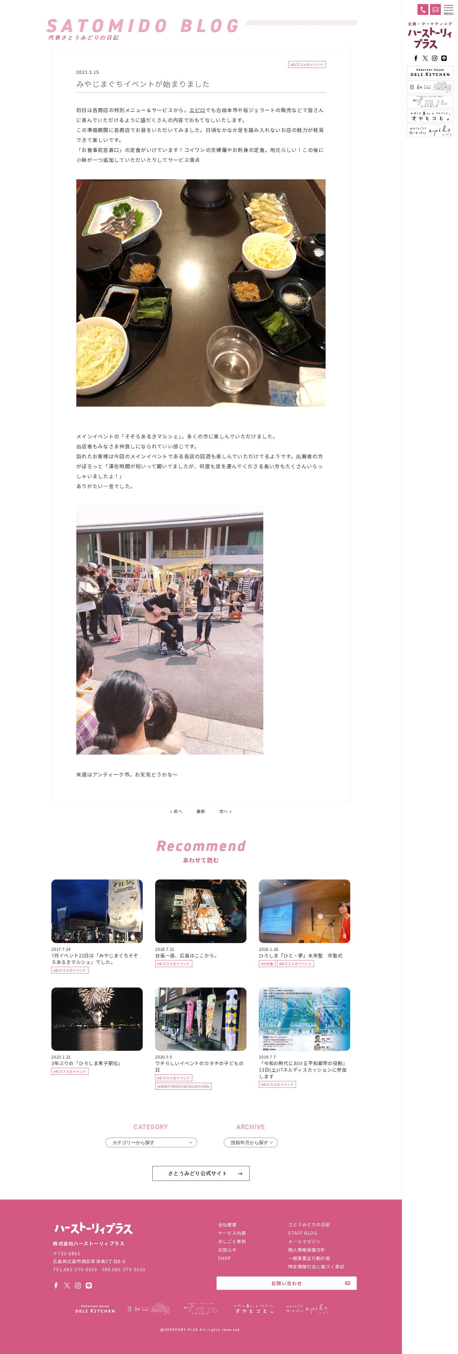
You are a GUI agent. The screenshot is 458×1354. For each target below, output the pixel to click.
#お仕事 (267, 963)
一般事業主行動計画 (309, 1258)
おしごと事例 (232, 1241)
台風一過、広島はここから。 (187, 955)
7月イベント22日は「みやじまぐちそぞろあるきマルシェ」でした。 (94, 958)
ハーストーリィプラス (430, 36)
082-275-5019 (80, 1269)
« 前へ (176, 811)
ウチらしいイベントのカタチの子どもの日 (199, 1066)
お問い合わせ (286, 1283)
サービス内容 (232, 1233)
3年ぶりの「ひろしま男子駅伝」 (87, 1063)
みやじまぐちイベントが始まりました (143, 83)
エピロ (197, 110)
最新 (201, 811)
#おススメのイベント (307, 64)
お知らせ (227, 1250)
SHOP (224, 1258)
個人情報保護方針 (307, 1250)
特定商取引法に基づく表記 (316, 1266)
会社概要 (227, 1224)
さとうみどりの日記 (309, 1224)
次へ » (225, 811)
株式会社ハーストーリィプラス (93, 1228)
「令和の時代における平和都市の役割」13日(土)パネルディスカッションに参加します (303, 1069)
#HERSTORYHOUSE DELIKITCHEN (183, 1086)
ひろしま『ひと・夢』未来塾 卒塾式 (301, 955)
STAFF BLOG (302, 1233)
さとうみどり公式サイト (197, 1173)
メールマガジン (304, 1241)
